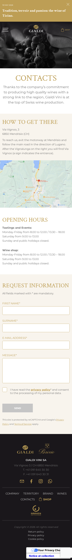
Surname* (10, 320)
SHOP (67, 30)
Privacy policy (36, 535)
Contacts (28, 499)
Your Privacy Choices (52, 550)
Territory (31, 493)
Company (12, 493)
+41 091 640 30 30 (37, 470)
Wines (62, 493)
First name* (11, 303)
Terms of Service (23, 424)
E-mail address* (14, 338)
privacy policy (40, 389)
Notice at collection (41, 556)
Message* (9, 355)
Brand (48, 493)
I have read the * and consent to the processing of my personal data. (39, 391)
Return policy (36, 531)
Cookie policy (36, 539)
